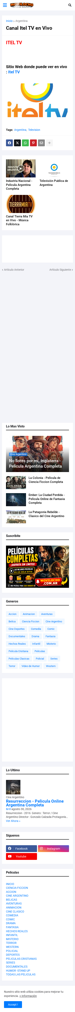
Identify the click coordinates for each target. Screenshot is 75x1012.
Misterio (51, 643)
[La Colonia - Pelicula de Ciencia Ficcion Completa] (16, 482)
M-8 (8, 809)
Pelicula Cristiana (18, 651)
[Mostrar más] (49, 142)
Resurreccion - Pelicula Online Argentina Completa (35, 803)
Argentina (21, 20)
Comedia (36, 628)
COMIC (10, 919)
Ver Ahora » (13, 821)
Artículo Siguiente (60, 269)
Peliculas (40, 651)
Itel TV (14, 72)
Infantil (36, 643)
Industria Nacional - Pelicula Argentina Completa (19, 185)
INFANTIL (12, 935)
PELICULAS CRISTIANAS (21, 958)
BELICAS (11, 899)
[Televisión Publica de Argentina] (54, 168)
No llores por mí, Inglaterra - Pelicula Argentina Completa (35, 463)
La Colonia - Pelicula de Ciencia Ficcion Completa (46, 480)
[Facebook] (9, 142)
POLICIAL (12, 951)
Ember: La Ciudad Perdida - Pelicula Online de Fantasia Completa (47, 499)
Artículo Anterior (14, 269)
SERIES (10, 962)
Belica (12, 621)
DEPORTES (13, 954)
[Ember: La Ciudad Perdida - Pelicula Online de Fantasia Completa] (16, 499)
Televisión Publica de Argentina (54, 183)
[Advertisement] (37, 309)
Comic (51, 628)
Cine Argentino (54, 621)
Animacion (29, 614)
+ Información (28, 996)
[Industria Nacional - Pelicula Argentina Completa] (21, 168)
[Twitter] (17, 142)
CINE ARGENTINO (17, 895)
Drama (35, 636)
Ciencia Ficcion (30, 621)
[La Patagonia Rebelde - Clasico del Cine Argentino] (16, 516)
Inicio (9, 20)
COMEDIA (12, 915)
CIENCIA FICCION (17, 887)
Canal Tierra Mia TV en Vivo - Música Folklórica (19, 220)
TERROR (11, 942)
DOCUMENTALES (16, 966)
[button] (5, 5)
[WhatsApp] (25, 142)
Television (34, 129)
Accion (12, 614)
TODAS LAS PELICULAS (20, 974)
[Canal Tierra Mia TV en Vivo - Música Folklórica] (21, 204)
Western (51, 666)
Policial (40, 658)
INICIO (10, 884)
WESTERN (12, 946)
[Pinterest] (33, 142)
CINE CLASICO (15, 911)
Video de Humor (31, 666)
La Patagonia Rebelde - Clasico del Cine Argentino (46, 514)
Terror (12, 666)
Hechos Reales (17, 643)
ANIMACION (13, 907)
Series (54, 658)
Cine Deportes (17, 628)
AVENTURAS (14, 903)
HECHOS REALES (17, 931)
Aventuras (47, 614)
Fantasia (50, 636)
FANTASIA (12, 927)
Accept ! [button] (13, 1004)
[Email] (41, 142)
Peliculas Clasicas (19, 658)
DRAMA (11, 923)
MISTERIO (12, 939)
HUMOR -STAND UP (18, 970)
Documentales (17, 636)
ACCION (11, 891)
